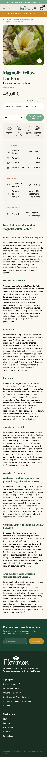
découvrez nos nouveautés (23, 14)
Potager (6, 723)
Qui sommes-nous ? (11, 684)
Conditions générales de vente (16, 697)
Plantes (6, 719)
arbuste (19, 288)
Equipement (8, 727)
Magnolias (8, 88)
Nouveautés (8, 732)
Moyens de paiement (12, 693)
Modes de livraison (11, 688)
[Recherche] (9, 8)
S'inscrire (36, 641)
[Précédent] (2, 14)
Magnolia (8, 229)
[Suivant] (44, 14)
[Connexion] (35, 8)
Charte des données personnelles (17, 701)
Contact (6, 706)
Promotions (8, 736)
